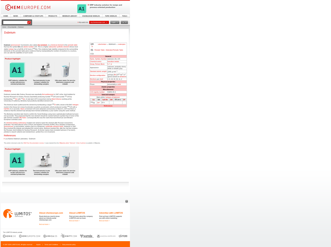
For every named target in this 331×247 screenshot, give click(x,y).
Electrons (93, 79)
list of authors (81, 143)
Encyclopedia (12, 27)
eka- (39, 45)
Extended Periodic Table (114, 50)
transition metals (113, 61)
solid (119, 84)
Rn (115, 75)
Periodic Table (100, 50)
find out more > (44, 224)
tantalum (123, 76)
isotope (11, 49)
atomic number (28, 47)
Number (104, 59)
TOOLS (124, 16)
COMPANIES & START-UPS (33, 16)
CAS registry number (97, 92)
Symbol (97, 59)
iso (93, 100)
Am (16, 99)
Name (92, 59)
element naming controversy (16, 123)
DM (111, 100)
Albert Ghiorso (56, 99)
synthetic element (63, 47)
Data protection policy (69, 244)
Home (4, 27)
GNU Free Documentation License (33, 143)
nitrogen (75, 105)
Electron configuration (97, 75)
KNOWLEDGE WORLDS (91, 16)
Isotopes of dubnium (113, 97)
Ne (24, 99)
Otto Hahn (22, 118)
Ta (92, 46)
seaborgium (121, 44)
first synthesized (47, 94)
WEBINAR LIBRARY (69, 16)
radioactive (52, 47)
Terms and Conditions (51, 244)
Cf (55, 105)
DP (124, 100)
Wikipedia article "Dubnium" (67, 143)
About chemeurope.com (51, 213)
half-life (105, 100)
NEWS (15, 16)
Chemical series (95, 61)
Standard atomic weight (98, 71)
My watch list (83, 22)
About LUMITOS (77, 213)
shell (101, 79)
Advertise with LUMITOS (111, 213)
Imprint (38, 244)
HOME (5, 16)
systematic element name (54, 126)
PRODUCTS (52, 16)
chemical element (57, 45)
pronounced (15, 45)
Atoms (22, 109)
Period (97, 64)
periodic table (72, 45)
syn (98, 102)
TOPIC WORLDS (111, 16)
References (108, 106)
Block (102, 64)
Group (92, 64)
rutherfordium (102, 44)
